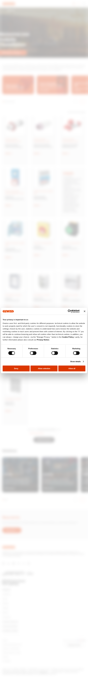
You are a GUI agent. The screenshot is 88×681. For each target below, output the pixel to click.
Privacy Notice (43, 340)
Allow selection (44, 368)
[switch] (33, 353)
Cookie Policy (68, 337)
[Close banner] (84, 311)
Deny (16, 368)
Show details (75, 361)
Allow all (71, 368)
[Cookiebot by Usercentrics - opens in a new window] (69, 311)
